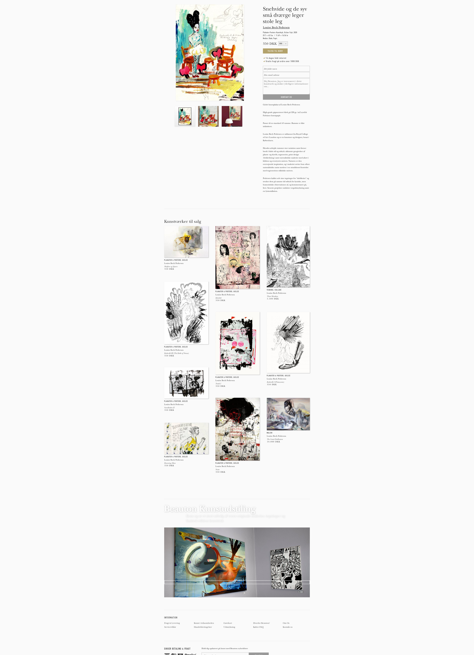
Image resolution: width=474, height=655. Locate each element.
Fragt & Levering (172, 623)
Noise (217, 469)
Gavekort (228, 623)
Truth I (218, 384)
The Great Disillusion (275, 439)
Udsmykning (229, 627)
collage (278, 290)
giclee (185, 260)
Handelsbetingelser (203, 627)
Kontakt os (287, 627)
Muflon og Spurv (171, 266)
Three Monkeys (272, 296)
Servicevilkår (170, 627)
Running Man (170, 463)
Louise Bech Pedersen (276, 27)
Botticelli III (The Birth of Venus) (176, 353)
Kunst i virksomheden (204, 623)
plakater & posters (172, 260)
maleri (270, 433)
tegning (270, 290)
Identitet (218, 298)
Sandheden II (169, 408)
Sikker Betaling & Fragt (177, 648)
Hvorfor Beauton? (261, 623)
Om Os (286, 623)
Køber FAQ (258, 627)
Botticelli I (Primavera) (275, 382)
